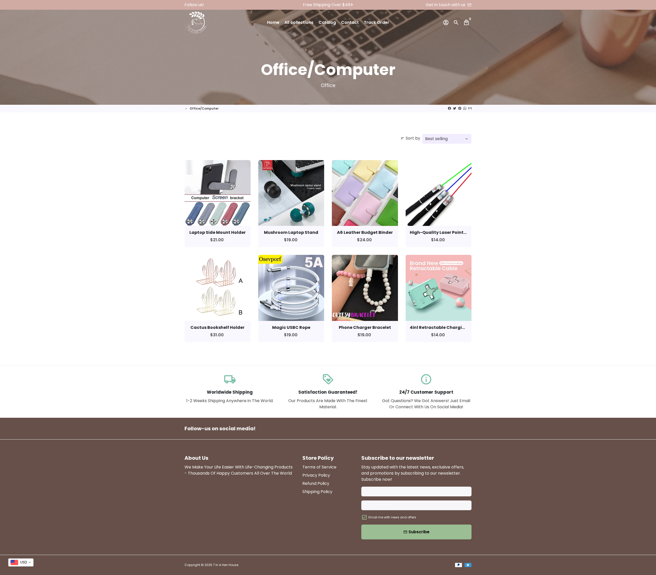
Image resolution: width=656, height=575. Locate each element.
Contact (350, 22)
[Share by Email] (469, 108)
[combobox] (21, 562)
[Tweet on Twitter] (454, 108)
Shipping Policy (317, 492)
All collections (298, 22)
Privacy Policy (316, 475)
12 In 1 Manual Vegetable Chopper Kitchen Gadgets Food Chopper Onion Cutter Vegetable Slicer (68, 541)
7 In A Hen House (225, 565)
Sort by (410, 138)
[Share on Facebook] (449, 108)
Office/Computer (204, 108)
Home (273, 22)
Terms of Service (319, 467)
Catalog (327, 22)
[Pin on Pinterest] (459, 108)
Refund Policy (315, 483)
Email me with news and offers (392, 517)
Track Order (376, 22)
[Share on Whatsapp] (464, 108)
